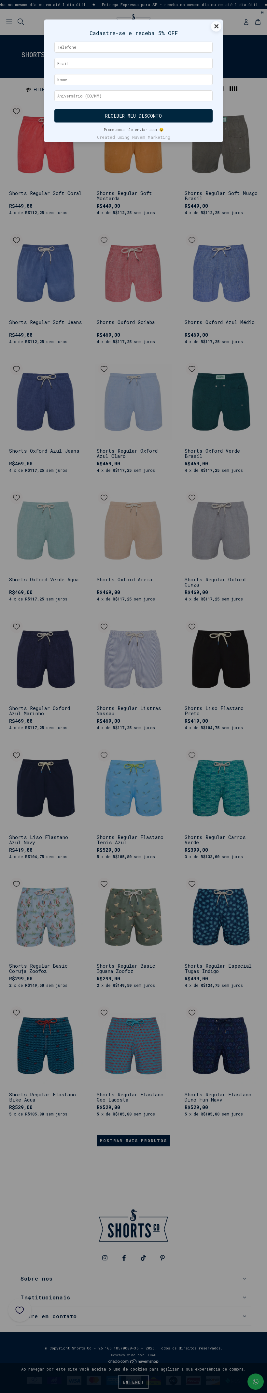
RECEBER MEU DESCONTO (133, 116)
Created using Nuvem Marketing (133, 137)
